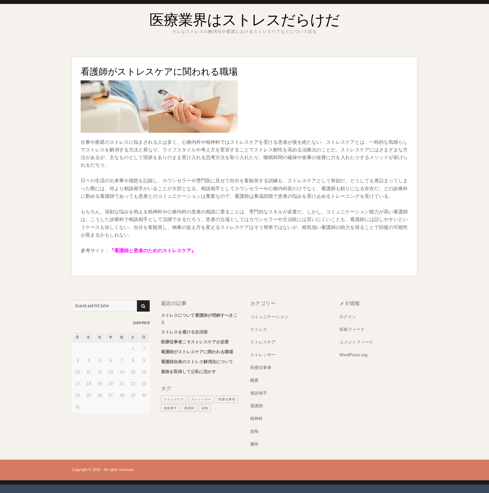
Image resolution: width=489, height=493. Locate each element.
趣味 (254, 443)
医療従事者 (226, 399)
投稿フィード (352, 329)
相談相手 (170, 408)
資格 (204, 408)
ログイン (347, 316)
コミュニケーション (269, 316)
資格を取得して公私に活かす (188, 371)
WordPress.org (353, 354)
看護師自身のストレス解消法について (197, 361)
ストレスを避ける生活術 (184, 331)
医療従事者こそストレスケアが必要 (195, 341)
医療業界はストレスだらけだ (244, 18)
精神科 (256, 418)
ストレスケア (174, 399)
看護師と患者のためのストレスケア (152, 250)
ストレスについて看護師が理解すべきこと (199, 318)
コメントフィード (356, 342)
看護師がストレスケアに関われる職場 (197, 351)
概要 (254, 380)
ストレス (258, 329)
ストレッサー (201, 399)
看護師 (189, 408)
